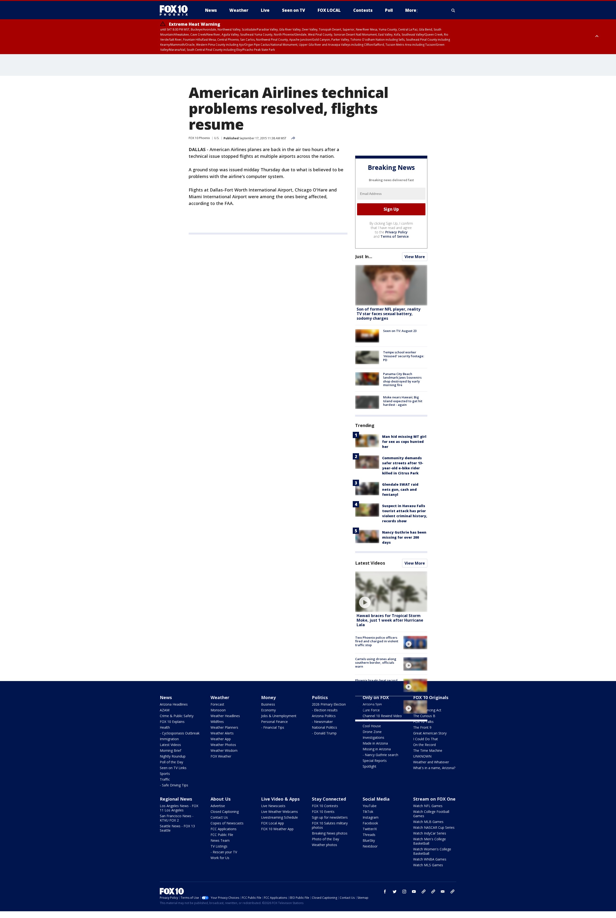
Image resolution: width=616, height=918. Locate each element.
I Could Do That (425, 739)
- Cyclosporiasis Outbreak (179, 733)
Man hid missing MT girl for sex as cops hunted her (404, 441)
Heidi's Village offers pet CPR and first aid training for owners (377, 705)
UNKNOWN (422, 756)
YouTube (370, 805)
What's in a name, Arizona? (434, 767)
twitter (394, 891)
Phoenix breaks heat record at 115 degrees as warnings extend (376, 684)
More (410, 10)
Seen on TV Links (173, 767)
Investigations (373, 737)
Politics (320, 697)
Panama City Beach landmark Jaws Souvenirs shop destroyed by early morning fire (402, 379)
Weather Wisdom (224, 750)
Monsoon (218, 710)
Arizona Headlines (174, 704)
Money (268, 697)
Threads (369, 834)
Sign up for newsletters (330, 817)
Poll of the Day (171, 762)
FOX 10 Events (323, 811)
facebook (385, 891)
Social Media (376, 799)
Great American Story (430, 733)
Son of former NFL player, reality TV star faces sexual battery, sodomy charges (388, 313)
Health (165, 727)
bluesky (433, 891)
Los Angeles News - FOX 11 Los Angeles (179, 807)
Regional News (176, 799)
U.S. (216, 138)
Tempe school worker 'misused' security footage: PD (403, 356)
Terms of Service (394, 236)
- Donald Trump (324, 733)
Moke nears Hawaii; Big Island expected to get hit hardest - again (402, 401)
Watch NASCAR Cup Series (434, 827)
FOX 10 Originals (430, 697)
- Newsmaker (322, 721)
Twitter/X (370, 829)
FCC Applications (224, 829)
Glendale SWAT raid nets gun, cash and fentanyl (400, 489)
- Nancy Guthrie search (380, 754)
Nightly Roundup (173, 756)
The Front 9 (422, 727)
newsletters (452, 891)
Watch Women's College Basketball (432, 851)
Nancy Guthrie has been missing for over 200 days (404, 537)
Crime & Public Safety (176, 716)
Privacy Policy (396, 232)
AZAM (164, 710)
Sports (165, 773)
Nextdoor (370, 846)
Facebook (370, 823)
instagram (404, 891)
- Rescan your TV (224, 852)
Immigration (169, 739)
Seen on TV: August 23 (400, 331)
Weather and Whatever (431, 762)
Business (268, 704)
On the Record (424, 744)
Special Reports (375, 760)
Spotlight (369, 766)
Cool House (372, 726)
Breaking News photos (329, 833)
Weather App (221, 739)
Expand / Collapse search (453, 10)
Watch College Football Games (431, 813)
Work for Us (220, 857)
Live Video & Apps (280, 799)
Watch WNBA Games (429, 859)
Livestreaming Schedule (279, 817)
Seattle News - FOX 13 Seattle (177, 828)
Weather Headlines (225, 716)
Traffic (165, 779)
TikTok (368, 811)
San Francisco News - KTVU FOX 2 (176, 818)
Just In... (363, 256)
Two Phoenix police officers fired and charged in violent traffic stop (376, 641)
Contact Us (219, 817)
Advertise (218, 805)
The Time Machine (427, 750)
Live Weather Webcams (279, 811)
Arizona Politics (324, 716)
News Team (220, 840)
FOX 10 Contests (325, 805)
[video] (391, 591)
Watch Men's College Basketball (429, 841)
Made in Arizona (375, 743)
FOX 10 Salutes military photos (330, 825)
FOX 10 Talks (423, 721)
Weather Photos (223, 744)
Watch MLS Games (428, 865)
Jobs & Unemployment (278, 716)
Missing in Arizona (377, 749)
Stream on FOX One (434, 799)
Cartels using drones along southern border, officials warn (375, 663)
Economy (268, 710)
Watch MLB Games (428, 821)
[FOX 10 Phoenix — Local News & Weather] (176, 10)
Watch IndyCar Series (429, 833)
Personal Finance (274, 721)
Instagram (371, 817)
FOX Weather (221, 756)
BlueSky (369, 840)
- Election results (325, 710)
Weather (220, 697)
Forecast (217, 704)
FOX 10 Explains (172, 721)
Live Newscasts (273, 805)
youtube (414, 891)
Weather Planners (224, 727)
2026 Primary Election (329, 704)
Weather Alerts (222, 733)
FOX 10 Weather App (277, 829)
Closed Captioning (225, 811)
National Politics (324, 727)
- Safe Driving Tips (174, 785)
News (166, 697)
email (443, 891)
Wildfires (217, 721)
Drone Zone (372, 731)
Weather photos (324, 844)
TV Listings (219, 846)
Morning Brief (170, 750)
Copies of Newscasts (227, 823)
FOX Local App (272, 823)
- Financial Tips (272, 727)
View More (414, 256)
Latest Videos (370, 563)
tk (423, 891)
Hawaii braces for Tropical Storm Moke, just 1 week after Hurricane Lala (390, 620)
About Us (221, 799)
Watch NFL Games (428, 805)
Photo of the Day (325, 839)
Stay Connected (329, 799)
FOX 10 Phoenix (199, 138)
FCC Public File (222, 834)
